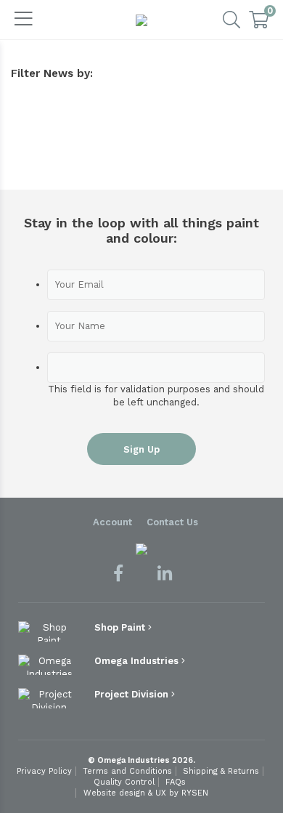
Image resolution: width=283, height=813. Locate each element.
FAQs (175, 782)
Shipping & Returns (221, 771)
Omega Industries (137, 660)
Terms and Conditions (127, 771)
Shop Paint (121, 627)
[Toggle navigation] (24, 19)
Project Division (132, 694)
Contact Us (172, 522)
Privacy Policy (44, 771)
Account (112, 522)
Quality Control (124, 782)
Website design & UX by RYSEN (145, 793)
